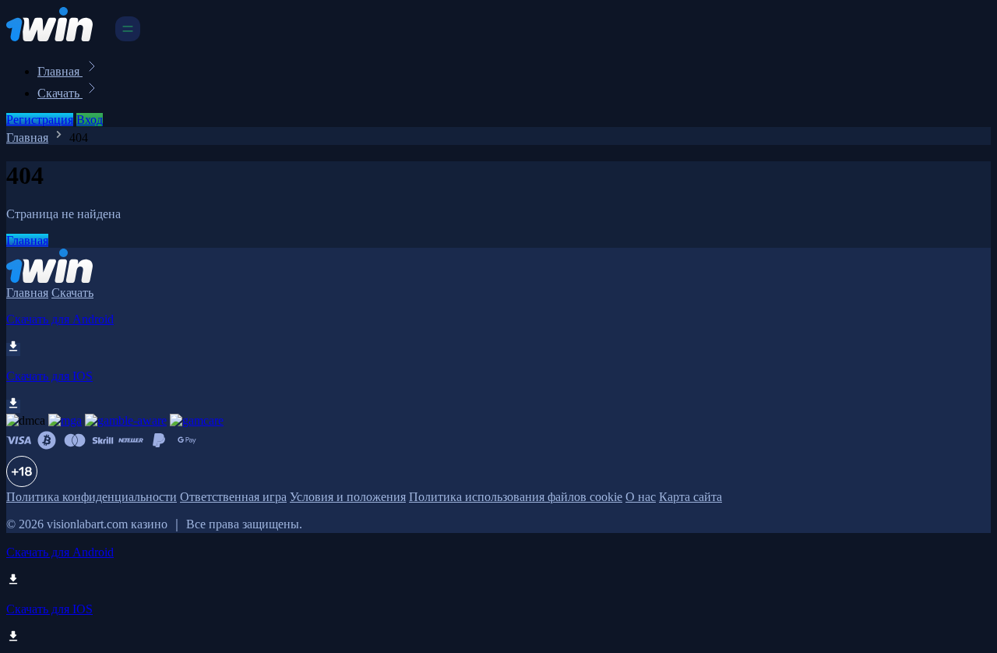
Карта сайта (690, 496)
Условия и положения (348, 496)
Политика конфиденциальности (91, 496)
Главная (60, 71)
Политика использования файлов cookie (515, 496)
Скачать (60, 93)
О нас (640, 496)
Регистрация (39, 119)
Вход (89, 119)
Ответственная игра (233, 496)
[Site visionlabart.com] (59, 37)
